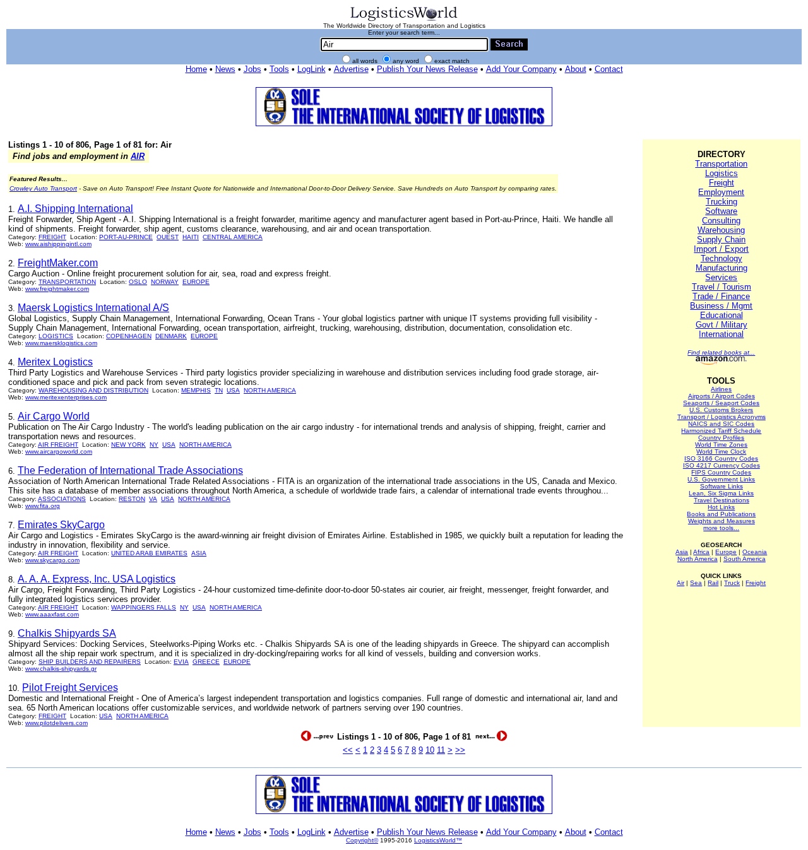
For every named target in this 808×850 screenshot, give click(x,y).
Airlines (721, 389)
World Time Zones (721, 444)
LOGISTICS (56, 336)
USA (233, 390)
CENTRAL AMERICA (233, 236)
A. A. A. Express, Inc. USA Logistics (96, 579)
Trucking (721, 201)
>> (460, 750)
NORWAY (165, 281)
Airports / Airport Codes (721, 396)
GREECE (206, 661)
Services (721, 277)
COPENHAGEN (129, 336)
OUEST (168, 236)
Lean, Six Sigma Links (721, 493)
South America (744, 558)
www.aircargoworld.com (58, 451)
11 (441, 750)
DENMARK (171, 336)
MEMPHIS (196, 390)
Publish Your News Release (427, 69)
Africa (701, 551)
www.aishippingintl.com (58, 243)
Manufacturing (721, 268)
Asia (681, 551)
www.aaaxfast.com (52, 614)
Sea (696, 582)
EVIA (181, 661)
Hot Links (721, 507)
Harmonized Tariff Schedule (721, 430)
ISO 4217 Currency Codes (721, 465)
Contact (609, 69)
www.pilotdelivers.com (56, 722)
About (575, 69)
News (225, 69)
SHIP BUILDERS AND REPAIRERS (90, 661)
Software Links (721, 486)
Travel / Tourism (721, 287)
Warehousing (721, 230)
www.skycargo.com (52, 560)
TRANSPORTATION (67, 281)
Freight (721, 182)
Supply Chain (721, 239)
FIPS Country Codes (721, 472)
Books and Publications (721, 514)
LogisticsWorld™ (438, 840)
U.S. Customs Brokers (721, 409)
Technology (721, 258)
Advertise (351, 69)
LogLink (311, 69)
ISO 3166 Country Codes (721, 458)
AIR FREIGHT (58, 444)
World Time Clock (721, 451)
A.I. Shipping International (75, 208)
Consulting (721, 220)
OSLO (138, 281)
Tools (279, 69)
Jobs (252, 69)
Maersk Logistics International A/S (93, 307)
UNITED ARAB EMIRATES (149, 553)
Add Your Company (521, 69)
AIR (138, 156)
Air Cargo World (54, 416)
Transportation (721, 163)
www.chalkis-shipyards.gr (61, 668)
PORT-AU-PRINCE (126, 236)
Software (721, 211)
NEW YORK (128, 444)
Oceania (754, 551)
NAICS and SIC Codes (721, 423)
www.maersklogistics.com (61, 342)
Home (196, 69)
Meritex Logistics (55, 362)
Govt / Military (721, 324)
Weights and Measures (721, 520)
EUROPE (196, 281)
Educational (721, 315)
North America (697, 558)
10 (429, 750)
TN (219, 390)
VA (153, 498)
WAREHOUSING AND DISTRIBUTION (93, 390)
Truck (732, 582)
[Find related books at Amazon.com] (721, 362)
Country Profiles (721, 437)
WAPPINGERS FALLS (143, 607)
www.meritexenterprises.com (66, 397)
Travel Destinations (721, 500)
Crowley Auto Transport (43, 188)
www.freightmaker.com (57, 288)
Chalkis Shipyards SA (67, 633)
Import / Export (721, 249)
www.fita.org (42, 505)
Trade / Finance (721, 296)
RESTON (132, 498)
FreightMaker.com (58, 262)
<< (348, 750)
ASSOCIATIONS (62, 498)
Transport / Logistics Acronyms (721, 416)
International (721, 334)
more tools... (721, 527)
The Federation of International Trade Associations (130, 470)
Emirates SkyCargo (61, 524)
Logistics (721, 173)
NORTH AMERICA (270, 390)
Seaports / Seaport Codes (721, 402)
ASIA (198, 553)
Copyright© (362, 840)
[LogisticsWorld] (404, 19)
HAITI (190, 236)
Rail (713, 582)
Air (680, 582)
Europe (726, 551)
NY (154, 444)
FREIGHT (52, 236)
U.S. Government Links (721, 479)
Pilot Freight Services (70, 687)
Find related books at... (721, 352)
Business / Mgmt (721, 305)
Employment (721, 192)
